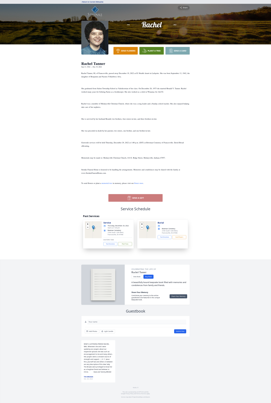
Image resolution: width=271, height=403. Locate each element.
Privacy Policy (129, 394)
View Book (136, 277)
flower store (138, 183)
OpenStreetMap (137, 397)
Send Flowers (179, 237)
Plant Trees (125, 244)
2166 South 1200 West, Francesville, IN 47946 (116, 233)
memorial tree (107, 183)
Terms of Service (141, 394)
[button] (93, 227)
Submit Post (180, 331)
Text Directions (110, 244)
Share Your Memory (178, 296)
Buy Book (148, 277)
